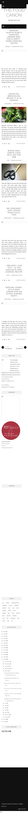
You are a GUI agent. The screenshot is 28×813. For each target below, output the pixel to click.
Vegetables (8, 103)
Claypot (10, 605)
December (7, 661)
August (6, 670)
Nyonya (9, 610)
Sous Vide (8, 615)
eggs (8, 620)
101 (3, 602)
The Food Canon (14, 12)
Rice (9, 613)
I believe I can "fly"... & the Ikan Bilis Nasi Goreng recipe (14, 269)
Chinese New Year (15, 602)
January (6, 717)
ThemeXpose (15, 804)
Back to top (21, 809)
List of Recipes (5, 385)
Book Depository (6, 443)
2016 (4, 652)
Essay (8, 275)
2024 (4, 634)
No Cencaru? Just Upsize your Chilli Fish (14, 211)
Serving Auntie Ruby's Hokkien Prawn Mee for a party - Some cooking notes (14, 37)
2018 (4, 647)
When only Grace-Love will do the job (14, 154)
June (6, 705)
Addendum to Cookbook (8, 387)
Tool (7, 618)
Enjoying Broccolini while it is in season (14, 97)
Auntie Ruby (7, 218)
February (7, 714)
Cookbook (16, 605)
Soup (3, 615)
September (7, 668)
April (6, 710)
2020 (4, 643)
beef (18, 618)
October (7, 666)
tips (8, 160)
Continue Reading (20, 86)
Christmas (4, 605)
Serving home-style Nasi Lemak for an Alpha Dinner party (14, 291)
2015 (4, 654)
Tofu (3, 618)
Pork (14, 610)
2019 (4, 645)
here (19, 374)
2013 (4, 659)
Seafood (18, 613)
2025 (4, 631)
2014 (4, 657)
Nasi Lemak (8, 299)
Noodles (8, 46)
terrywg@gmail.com (9, 381)
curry (3, 620)
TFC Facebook (5, 379)
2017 (4, 650)
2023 (4, 636)
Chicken (7, 602)
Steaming (14, 615)
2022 (4, 638)
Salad (13, 613)
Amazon (3, 445)
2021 (4, 640)
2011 (4, 721)
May (6, 707)
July (5, 703)
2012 (4, 719)
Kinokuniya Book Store (7, 447)
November (7, 663)
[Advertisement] (14, 467)
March (6, 712)
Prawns (4, 613)
